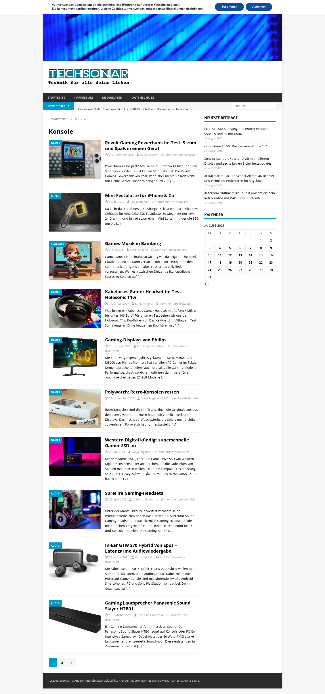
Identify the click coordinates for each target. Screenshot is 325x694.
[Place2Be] (75, 260)
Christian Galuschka (150, 346)
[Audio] (75, 509)
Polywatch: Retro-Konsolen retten (142, 392)
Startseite (56, 97)
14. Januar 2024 (119, 304)
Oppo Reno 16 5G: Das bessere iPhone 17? (235, 146)
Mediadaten (112, 97)
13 (240, 255)
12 (230, 255)
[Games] (75, 159)
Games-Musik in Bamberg (133, 243)
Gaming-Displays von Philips (135, 340)
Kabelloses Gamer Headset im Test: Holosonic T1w (144, 294)
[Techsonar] (162, 58)
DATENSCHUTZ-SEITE (185, 681)
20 (240, 262)
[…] (172, 181)
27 (240, 270)
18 (220, 262)
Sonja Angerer (149, 155)
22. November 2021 (121, 398)
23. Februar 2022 (120, 346)
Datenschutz (143, 97)
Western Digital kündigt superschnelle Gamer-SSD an (147, 443)
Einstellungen (175, 9)
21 (250, 262)
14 (250, 255)
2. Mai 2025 (116, 250)
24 (209, 270)
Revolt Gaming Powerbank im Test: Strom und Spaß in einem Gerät (150, 145)
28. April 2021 (117, 499)
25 (220, 270)
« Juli (207, 283)
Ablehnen (259, 7)
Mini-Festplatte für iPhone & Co (139, 195)
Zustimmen (229, 7)
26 (230, 270)
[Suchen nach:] (254, 106)
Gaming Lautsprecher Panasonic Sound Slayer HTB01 (148, 606)
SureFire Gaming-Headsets (134, 493)
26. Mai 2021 (117, 452)
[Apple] (75, 212)
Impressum (83, 97)
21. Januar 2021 (119, 557)
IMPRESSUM (149, 681)
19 (230, 262)
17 (209, 262)
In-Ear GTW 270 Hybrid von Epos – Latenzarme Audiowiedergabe (141, 548)
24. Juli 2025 (116, 202)
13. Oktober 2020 (120, 615)
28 (250, 270)
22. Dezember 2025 (121, 155)
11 (220, 255)
